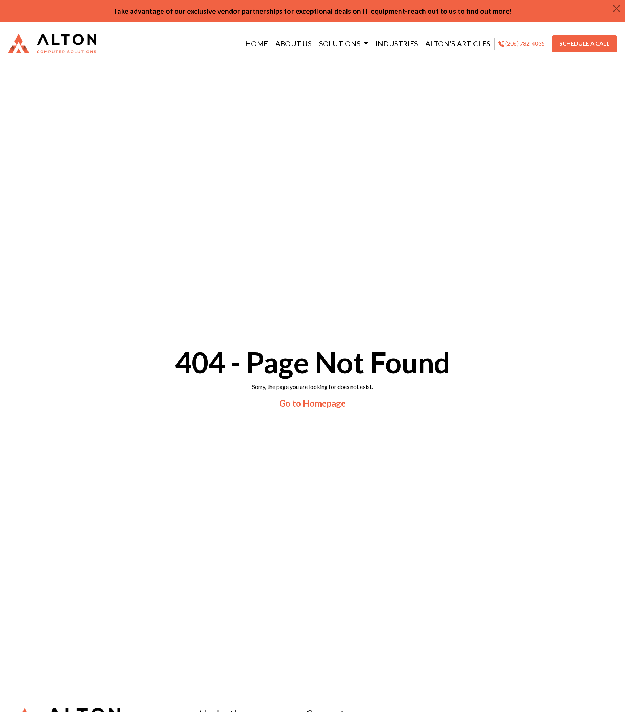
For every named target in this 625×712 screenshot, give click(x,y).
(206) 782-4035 (524, 43)
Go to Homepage (312, 403)
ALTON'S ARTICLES (457, 43)
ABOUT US (293, 43)
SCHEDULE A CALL (584, 43)
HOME (256, 43)
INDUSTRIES (396, 43)
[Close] (616, 8)
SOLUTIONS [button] (340, 43)
